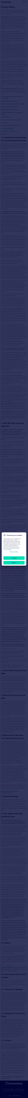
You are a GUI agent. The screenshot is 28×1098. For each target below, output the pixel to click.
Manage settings (14, 552)
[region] (14, 549)
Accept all (14, 558)
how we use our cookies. (11, 549)
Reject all (14, 562)
